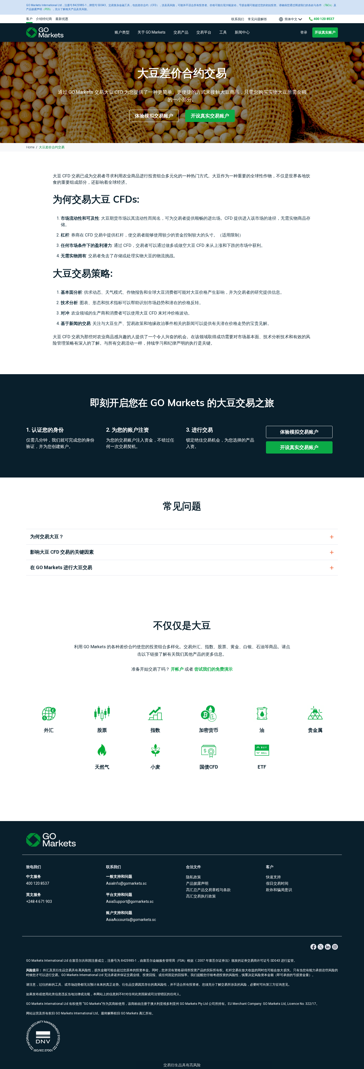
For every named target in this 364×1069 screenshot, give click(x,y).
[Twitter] (320, 947)
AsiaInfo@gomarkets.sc (126, 883)
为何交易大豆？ (47, 536)
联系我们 (237, 19)
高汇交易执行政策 (201, 896)
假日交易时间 (277, 883)
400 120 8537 (37, 883)
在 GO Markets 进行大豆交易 (61, 567)
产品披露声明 (197, 883)
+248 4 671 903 (39, 901)
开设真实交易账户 (210, 116)
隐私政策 (193, 877)
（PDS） (47, 9)
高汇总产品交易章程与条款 (208, 890)
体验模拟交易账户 (154, 116)
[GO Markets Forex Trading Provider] (51, 32)
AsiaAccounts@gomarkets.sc (131, 919)
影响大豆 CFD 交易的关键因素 (62, 552)
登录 (303, 32)
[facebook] (313, 947)
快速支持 (273, 877)
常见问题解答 (257, 19)
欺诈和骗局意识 (279, 890)
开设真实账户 (325, 32)
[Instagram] (335, 947)
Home (30, 147)
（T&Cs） (328, 5)
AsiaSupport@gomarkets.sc (129, 901)
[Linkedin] (328, 947)
